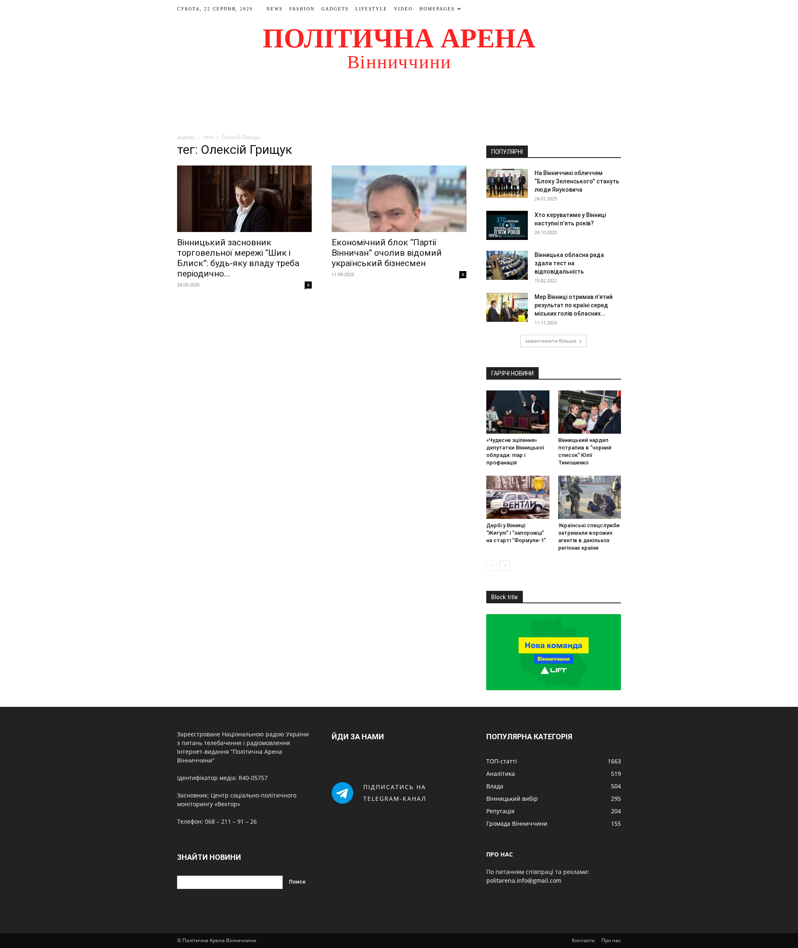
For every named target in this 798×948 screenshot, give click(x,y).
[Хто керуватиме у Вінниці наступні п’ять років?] (507, 225)
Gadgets (335, 8)
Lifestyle (371, 8)
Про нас (611, 940)
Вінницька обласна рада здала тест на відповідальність (569, 263)
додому (186, 137)
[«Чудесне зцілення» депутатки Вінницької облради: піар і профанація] (517, 412)
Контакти (583, 940)
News (274, 8)
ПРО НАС (499, 854)
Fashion (302, 8)
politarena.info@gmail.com (524, 880)
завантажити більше (550, 340)
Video (403, 8)
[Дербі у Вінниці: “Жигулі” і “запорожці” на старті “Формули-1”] (517, 497)
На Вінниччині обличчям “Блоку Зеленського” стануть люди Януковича (576, 181)
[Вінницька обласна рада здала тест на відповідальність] (507, 265)
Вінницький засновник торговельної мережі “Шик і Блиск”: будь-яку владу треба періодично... (238, 258)
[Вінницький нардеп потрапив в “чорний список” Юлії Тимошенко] (589, 412)
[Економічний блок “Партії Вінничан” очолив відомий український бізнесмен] (399, 198)
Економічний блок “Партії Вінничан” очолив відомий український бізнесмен (387, 252)
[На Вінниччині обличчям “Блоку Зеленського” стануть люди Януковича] (507, 183)
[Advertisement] (399, 105)
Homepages (437, 8)
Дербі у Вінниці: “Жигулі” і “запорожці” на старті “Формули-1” (516, 532)
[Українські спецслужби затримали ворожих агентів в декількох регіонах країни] (589, 497)
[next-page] (505, 565)
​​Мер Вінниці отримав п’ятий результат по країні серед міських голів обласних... (573, 305)
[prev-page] (491, 565)
